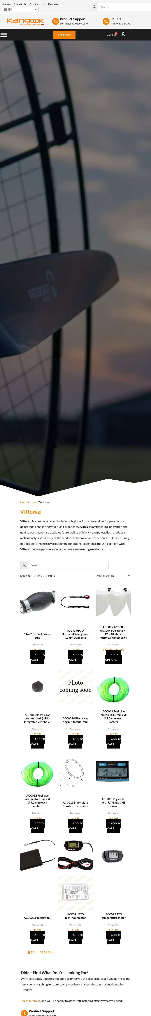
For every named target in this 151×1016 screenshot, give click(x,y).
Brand (33, 502)
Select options (113, 657)
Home (23, 502)
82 (45, 952)
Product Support (41, 1011)
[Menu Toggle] (3, 34)
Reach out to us (30, 1000)
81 (41, 952)
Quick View (37, 620)
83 (49, 952)
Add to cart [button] (38, 657)
